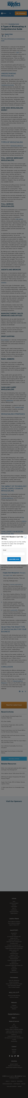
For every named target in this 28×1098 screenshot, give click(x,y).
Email (5, 550)
